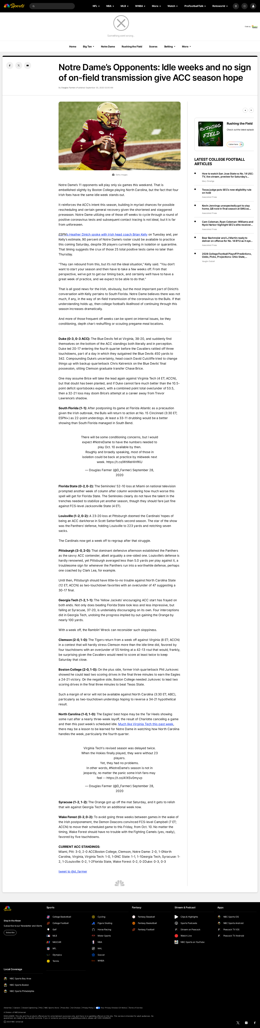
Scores (153, 46)
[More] (236, 6)
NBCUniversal (20, 1012)
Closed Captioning (29, 1008)
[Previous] (245, 110)
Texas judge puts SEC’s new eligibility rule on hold (226, 191)
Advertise (8, 1008)
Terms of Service (136, 1008)
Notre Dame (108, 46)
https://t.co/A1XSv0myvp (124, 778)
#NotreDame (102, 442)
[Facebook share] (9, 65)
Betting (168, 46)
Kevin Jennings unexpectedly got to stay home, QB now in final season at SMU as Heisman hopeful (226, 207)
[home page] (14, 6)
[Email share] (27, 65)
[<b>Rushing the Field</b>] (210, 134)
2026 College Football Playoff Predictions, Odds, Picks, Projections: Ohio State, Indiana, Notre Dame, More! (227, 255)
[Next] (251, 110)
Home (72, 46)
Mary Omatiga (208, 181)
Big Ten (87, 46)
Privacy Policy (87, 1008)
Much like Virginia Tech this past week (145, 724)
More (185, 46)
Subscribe (10, 932)
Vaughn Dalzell (208, 261)
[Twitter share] (18, 65)
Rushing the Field (132, 46)
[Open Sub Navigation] (99, 6)
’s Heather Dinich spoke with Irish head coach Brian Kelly (103, 234)
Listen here (233, 144)
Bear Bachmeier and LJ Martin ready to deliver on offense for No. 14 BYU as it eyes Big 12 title (227, 239)
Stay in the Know (12, 920)
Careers (17, 1008)
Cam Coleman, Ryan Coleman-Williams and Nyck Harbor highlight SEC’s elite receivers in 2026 (227, 223)
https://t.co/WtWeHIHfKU (124, 462)
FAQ (40, 1008)
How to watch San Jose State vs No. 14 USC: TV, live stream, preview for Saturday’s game (227, 175)
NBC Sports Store (51, 1008)
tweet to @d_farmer (73, 871)
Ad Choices (75, 1008)
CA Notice (123, 1008)
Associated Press (209, 197)
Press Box (65, 1008)
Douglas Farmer (68, 88)
